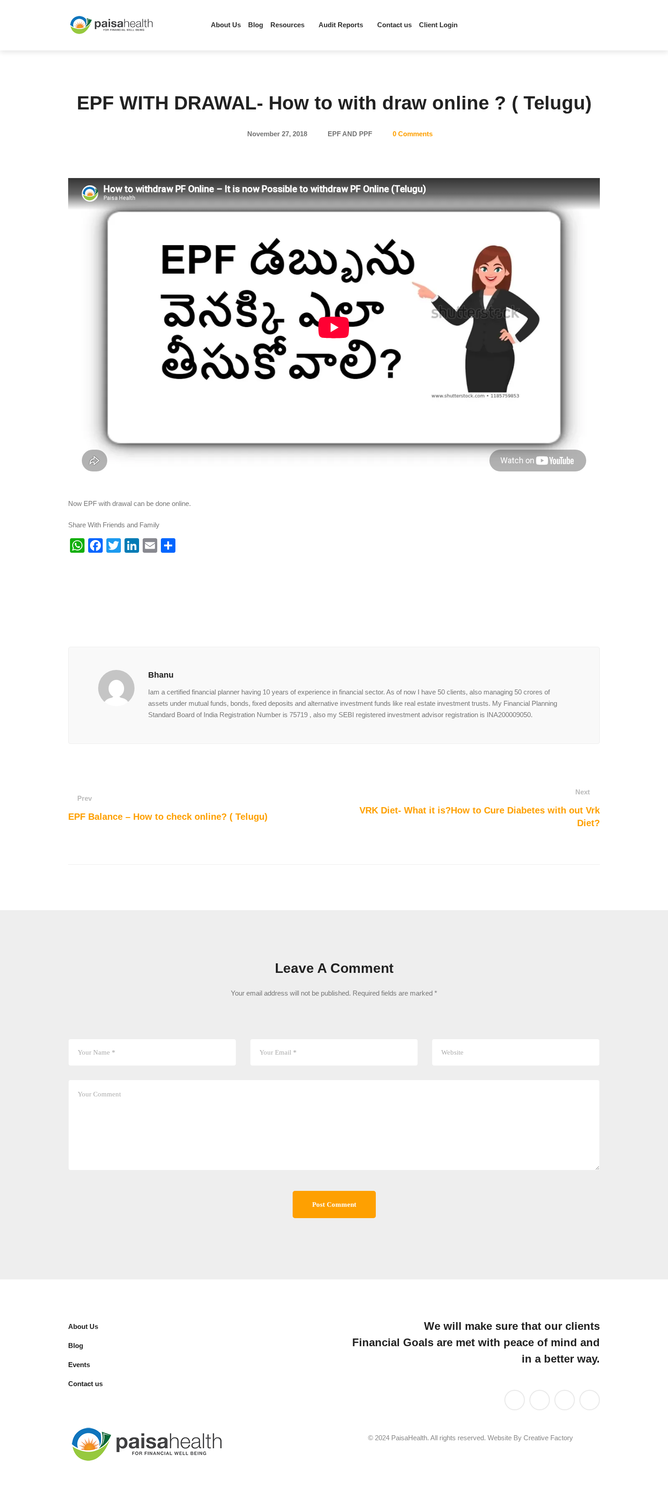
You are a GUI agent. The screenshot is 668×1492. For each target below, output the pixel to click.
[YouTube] (539, 1400)
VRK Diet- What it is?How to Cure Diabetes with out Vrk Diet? (479, 808)
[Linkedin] (532, 25)
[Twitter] (547, 25)
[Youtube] (563, 25)
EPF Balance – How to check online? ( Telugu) (168, 808)
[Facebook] (578, 25)
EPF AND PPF (350, 134)
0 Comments (413, 134)
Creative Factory (548, 1438)
